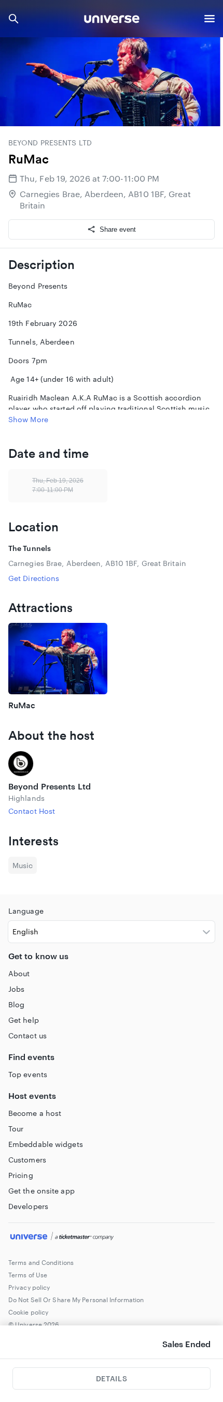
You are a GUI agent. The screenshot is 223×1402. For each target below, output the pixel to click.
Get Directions (33, 578)
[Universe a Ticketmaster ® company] (111, 1237)
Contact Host (31, 811)
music (22, 865)
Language (26, 910)
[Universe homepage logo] (112, 20)
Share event (118, 229)
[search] (13, 18)
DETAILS (111, 1378)
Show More (28, 419)
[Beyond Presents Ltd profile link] (111, 763)
